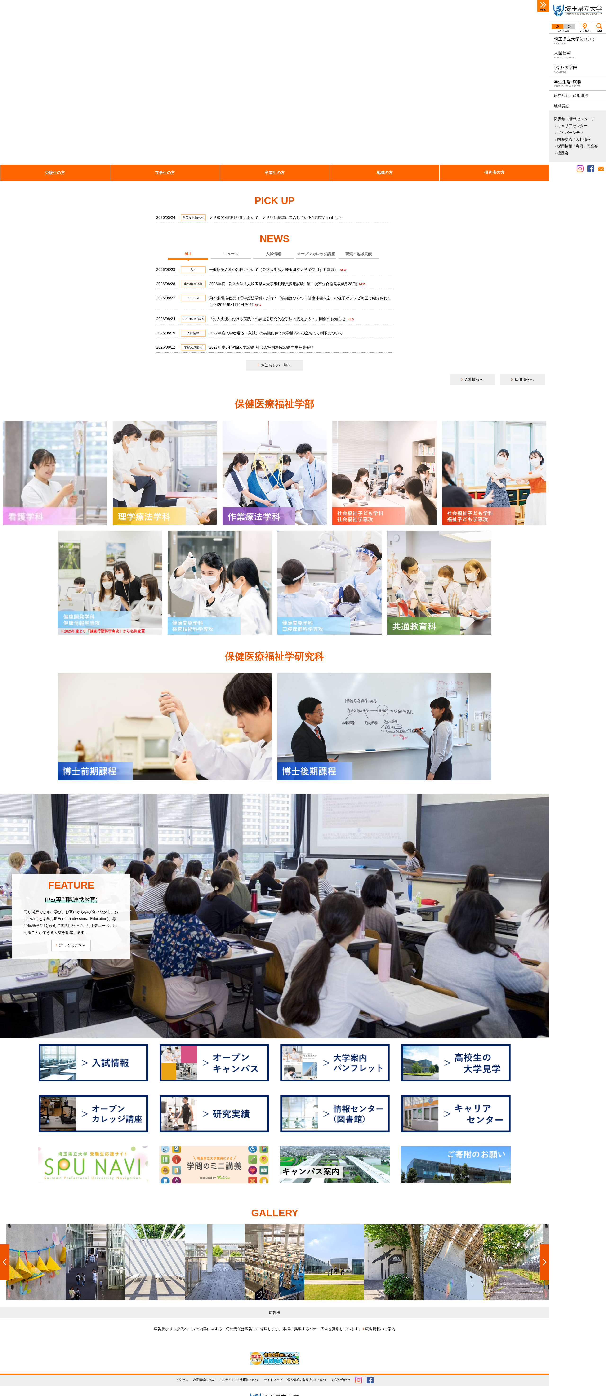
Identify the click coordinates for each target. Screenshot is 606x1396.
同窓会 (592, 146)
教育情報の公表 (203, 1380)
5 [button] (542, 159)
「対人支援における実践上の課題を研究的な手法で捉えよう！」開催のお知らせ (278, 319)
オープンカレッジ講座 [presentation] (316, 254)
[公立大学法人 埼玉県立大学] (577, 11)
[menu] (543, 6)
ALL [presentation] (188, 254)
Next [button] (538, 82)
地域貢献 (561, 106)
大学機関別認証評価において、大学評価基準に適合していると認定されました (275, 218)
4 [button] (536, 159)
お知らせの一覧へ (276, 365)
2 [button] (524, 159)
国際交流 (564, 139)
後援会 (563, 153)
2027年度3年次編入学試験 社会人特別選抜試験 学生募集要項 (261, 347)
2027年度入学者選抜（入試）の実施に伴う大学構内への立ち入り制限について (276, 333)
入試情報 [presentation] (273, 254)
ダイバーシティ (570, 133)
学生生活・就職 (577, 83)
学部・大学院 (577, 69)
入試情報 (577, 55)
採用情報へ (524, 379)
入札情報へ (473, 379)
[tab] (188, 254)
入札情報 (583, 139)
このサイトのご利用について (239, 1380)
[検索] (599, 27)
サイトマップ (273, 1380)
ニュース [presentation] (230, 254)
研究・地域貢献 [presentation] (358, 254)
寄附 (579, 146)
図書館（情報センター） (575, 119)
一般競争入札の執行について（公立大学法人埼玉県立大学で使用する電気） (274, 270)
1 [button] (518, 159)
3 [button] (530, 159)
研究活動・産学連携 (571, 96)
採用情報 (564, 146)
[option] (274, 82)
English (569, 26)
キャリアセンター (572, 126)
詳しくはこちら (72, 945)
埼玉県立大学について (577, 41)
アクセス (585, 27)
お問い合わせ (341, 1380)
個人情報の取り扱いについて (307, 1380)
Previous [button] (11, 82)
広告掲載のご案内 (380, 1329)
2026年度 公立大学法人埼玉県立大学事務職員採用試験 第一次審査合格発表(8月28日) (283, 284)
